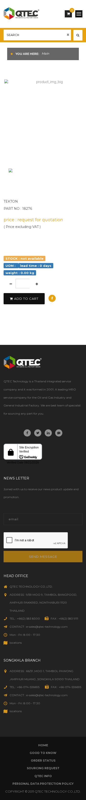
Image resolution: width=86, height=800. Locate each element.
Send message (43, 556)
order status (43, 760)
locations (16, 642)
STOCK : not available (24, 258)
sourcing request (43, 768)
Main (45, 53)
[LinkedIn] (48, 433)
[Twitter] (37, 433)
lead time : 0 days (35, 265)
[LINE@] (58, 433)
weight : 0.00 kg (19, 272)
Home (43, 745)
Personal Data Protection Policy (43, 783)
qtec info (43, 776)
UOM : (10, 265)
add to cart (26, 298)
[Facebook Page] (27, 433)
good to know (43, 753)
